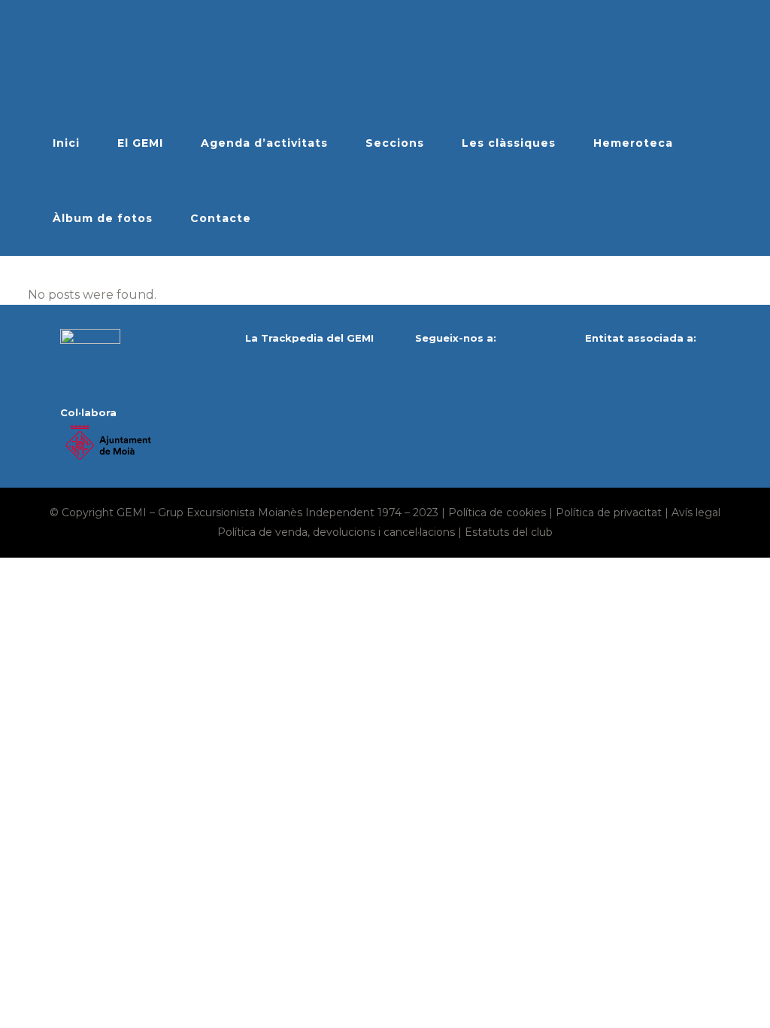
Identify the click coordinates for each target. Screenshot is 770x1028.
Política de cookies (497, 512)
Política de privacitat (609, 512)
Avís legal (695, 512)
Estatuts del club (509, 532)
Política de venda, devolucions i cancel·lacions (336, 532)
